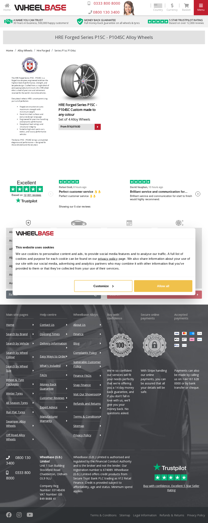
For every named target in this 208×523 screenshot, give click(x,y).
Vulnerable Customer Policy (87, 364)
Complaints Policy (85, 353)
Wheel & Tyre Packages (15, 382)
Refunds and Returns (87, 403)
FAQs (43, 375)
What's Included (50, 366)
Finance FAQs (82, 376)
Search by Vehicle (17, 343)
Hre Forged (43, 50)
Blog (76, 343)
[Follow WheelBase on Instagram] (19, 516)
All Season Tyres (17, 403)
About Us (79, 325)
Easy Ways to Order (53, 356)
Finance (78, 334)
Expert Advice (48, 407)
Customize (101, 286)
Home (9, 50)
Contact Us (47, 325)
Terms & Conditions (86, 416)
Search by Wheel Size (17, 368)
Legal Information (145, 515)
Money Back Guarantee (48, 386)
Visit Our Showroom (86, 394)
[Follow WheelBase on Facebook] (9, 516)
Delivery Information (53, 343)
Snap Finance (82, 385)
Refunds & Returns (171, 515)
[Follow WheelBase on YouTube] (30, 516)
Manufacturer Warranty (49, 419)
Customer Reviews (52, 398)
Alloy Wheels (25, 50)
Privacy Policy (82, 435)
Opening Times (50, 334)
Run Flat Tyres (15, 412)
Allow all (163, 286)
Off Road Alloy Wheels (15, 437)
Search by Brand (17, 334)
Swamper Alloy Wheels (16, 423)
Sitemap (78, 426)
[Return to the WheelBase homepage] (41, 7)
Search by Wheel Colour (17, 355)
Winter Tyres (14, 393)
